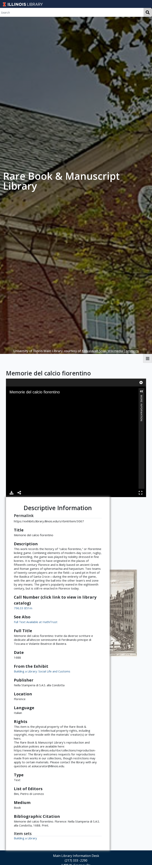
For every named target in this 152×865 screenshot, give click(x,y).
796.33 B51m (23, 608)
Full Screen (140, 493)
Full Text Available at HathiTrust (35, 622)
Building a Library (25, 838)
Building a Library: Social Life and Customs (42, 671)
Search (147, 12)
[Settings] (141, 382)
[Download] (11, 493)
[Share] (19, 493)
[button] (141, 391)
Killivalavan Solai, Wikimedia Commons (110, 351)
